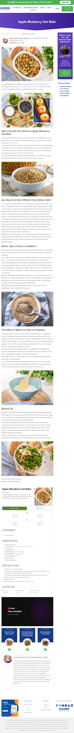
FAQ (46, 707)
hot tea (31, 581)
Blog (28, 709)
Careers (28, 707)
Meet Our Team (28, 704)
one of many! (12, 143)
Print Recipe (15, 508)
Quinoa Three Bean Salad (9, 638)
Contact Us (46, 704)
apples (38, 148)
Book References (28, 712)
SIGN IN (57, 8)
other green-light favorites (26, 86)
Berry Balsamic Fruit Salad (45, 638)
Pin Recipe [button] (41, 508)
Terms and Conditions (46, 710)
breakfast (46, 84)
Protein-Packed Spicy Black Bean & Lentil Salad (27, 638)
